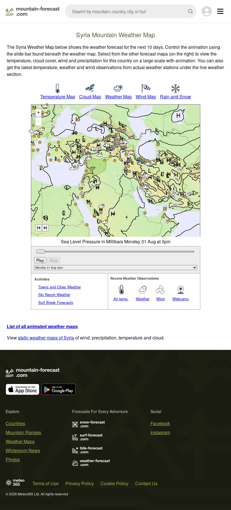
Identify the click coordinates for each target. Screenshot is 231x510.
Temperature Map (57, 96)
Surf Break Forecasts (55, 302)
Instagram (160, 432)
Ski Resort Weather (54, 294)
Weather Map (118, 96)
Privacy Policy (79, 483)
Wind (160, 298)
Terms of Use (45, 483)
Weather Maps (20, 441)
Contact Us (146, 483)
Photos (13, 459)
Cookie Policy (114, 483)
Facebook (160, 423)
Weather (142, 298)
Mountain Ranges (23, 432)
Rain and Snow (175, 96)
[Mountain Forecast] (32, 11)
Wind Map (146, 96)
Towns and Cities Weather (59, 287)
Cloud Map (90, 96)
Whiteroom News (23, 450)
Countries (15, 423)
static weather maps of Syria (46, 337)
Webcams (180, 298)
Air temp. (121, 298)
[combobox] (130, 11)
